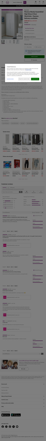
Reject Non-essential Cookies (24, 78)
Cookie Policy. (28, 69)
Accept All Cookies (35, 78)
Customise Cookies (10, 78)
